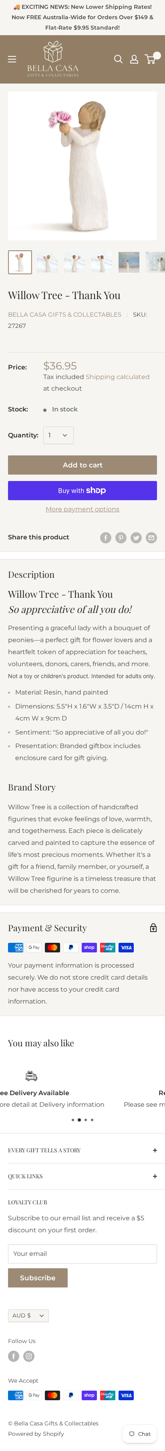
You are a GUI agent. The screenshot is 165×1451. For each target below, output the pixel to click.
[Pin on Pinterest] (121, 537)
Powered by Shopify (36, 1433)
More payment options (82, 509)
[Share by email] (151, 537)
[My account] (134, 59)
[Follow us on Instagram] (28, 1356)
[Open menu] (12, 59)
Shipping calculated (118, 377)
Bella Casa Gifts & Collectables (64, 314)
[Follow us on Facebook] (13, 1356)
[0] (150, 59)
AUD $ (21, 1315)
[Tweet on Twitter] (136, 537)
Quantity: (23, 435)
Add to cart (83, 465)
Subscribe (38, 1278)
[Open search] (118, 59)
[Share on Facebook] (105, 537)
